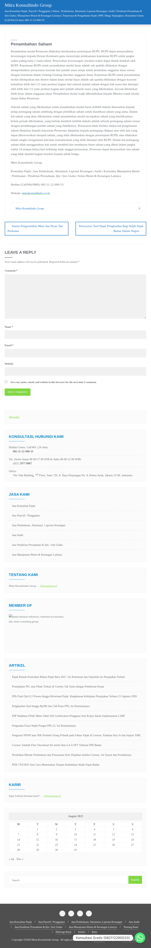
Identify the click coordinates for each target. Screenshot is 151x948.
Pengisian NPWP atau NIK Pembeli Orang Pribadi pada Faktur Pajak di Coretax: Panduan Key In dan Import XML (76, 735)
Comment (11, 270)
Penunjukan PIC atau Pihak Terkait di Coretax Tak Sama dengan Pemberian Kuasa (58, 686)
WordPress (99, 939)
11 (94, 834)
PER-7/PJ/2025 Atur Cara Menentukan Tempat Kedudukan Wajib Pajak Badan (55, 764)
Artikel (81, 931)
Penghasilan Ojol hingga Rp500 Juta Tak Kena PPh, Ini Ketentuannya (51, 706)
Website (9, 363)
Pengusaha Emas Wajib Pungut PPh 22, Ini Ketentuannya (44, 725)
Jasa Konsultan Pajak (23, 505)
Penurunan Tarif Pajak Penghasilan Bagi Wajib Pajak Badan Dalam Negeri (111, 229)
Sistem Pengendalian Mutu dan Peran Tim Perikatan (35, 229)
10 (75, 834)
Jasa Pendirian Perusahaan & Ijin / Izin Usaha (37, 544)
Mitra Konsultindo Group (29, 208)
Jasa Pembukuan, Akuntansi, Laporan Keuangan (38, 525)
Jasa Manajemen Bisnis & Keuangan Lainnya (37, 554)
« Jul (11, 859)
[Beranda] (14, 417)
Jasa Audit (17, 535)
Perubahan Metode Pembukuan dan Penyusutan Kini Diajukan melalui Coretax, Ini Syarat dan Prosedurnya (71, 754)
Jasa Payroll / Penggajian (26, 515)
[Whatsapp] (140, 938)
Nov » (20, 859)
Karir (94, 931)
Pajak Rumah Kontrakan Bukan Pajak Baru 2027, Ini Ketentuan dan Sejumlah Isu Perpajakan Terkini (68, 676)
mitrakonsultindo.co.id (36, 193)
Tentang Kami (130, 926)
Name (9, 326)
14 (18, 839)
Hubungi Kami (63, 931)
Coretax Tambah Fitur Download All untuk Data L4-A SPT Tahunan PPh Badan (56, 745)
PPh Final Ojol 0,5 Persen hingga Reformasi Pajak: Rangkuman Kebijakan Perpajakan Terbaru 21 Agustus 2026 (74, 696)
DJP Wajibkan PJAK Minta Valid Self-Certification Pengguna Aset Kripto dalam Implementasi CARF (68, 715)
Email (9, 345)
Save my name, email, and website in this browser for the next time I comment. (53, 382)
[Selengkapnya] (48, 585)
